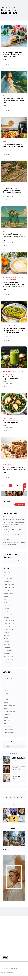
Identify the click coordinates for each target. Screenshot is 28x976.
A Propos (14, 966)
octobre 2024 (8, 626)
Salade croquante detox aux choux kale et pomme (12, 422)
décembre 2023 (9, 656)
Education (7, 691)
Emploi (6, 694)
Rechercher (6, 501)
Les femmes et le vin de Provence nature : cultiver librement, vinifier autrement (12, 190)
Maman (6, 702)
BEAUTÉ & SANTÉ (9, 679)
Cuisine (6, 685)
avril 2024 (7, 644)
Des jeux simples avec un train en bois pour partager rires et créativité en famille (14, 54)
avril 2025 (7, 608)
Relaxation (7, 714)
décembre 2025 (9, 584)
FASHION (7, 697)
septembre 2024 (9, 629)
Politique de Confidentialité (9, 968)
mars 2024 (7, 647)
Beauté (6, 676)
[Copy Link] (8, 64)
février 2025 (8, 614)
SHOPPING (7, 720)
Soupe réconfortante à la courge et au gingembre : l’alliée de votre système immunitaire (13, 284)
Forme (6, 699)
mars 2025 (7, 611)
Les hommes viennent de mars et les (18, 766)
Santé (6, 717)
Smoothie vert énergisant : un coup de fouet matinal (13, 378)
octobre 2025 (8, 590)
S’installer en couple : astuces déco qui (17, 775)
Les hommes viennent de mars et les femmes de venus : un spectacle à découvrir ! (14, 524)
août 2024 (7, 632)
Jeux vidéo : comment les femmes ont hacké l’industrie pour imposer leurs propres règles (13, 537)
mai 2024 (7, 641)
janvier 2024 (7, 653)
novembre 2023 (9, 659)
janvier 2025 (7, 617)
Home (2, 7)
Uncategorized (8, 729)
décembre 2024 (9, 620)
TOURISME (7, 726)
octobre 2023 (8, 662)
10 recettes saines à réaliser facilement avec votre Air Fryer (13, 145)
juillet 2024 (7, 635)
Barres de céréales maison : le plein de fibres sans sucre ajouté (14, 468)
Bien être (7, 682)
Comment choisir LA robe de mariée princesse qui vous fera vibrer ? (13, 100)
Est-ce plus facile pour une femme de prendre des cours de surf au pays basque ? (14, 236)
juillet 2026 (7, 572)
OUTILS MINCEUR (9, 711)
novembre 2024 (9, 623)
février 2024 (8, 650)
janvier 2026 (7, 581)
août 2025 (7, 596)
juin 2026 (6, 575)
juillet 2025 (7, 599)
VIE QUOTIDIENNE (10, 732)
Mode (6, 708)
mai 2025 (7, 605)
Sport (6, 723)
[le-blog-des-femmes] (14, 957)
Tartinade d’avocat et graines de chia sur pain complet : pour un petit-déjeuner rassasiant (14, 330)
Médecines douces (9, 705)
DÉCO (6, 688)
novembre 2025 (9, 587)
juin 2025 (6, 602)
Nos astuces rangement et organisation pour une (18, 757)
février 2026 (8, 578)
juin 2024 (6, 638)
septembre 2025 (9, 593)
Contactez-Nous (6, 966)
